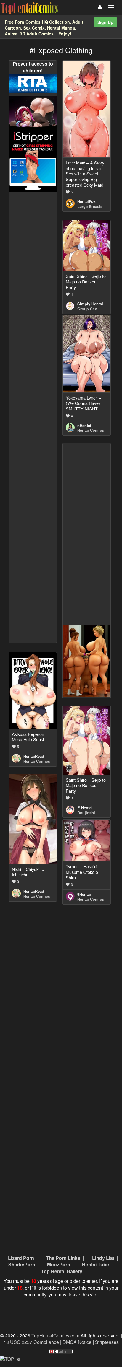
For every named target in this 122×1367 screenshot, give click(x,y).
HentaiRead (33, 756)
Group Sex (87, 309)
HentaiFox (86, 201)
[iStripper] (33, 160)
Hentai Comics (90, 430)
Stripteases (107, 1342)
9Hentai (84, 894)
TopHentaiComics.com (55, 1335)
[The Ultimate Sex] (33, 112)
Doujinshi (86, 812)
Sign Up (105, 22)
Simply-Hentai (90, 304)
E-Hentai (85, 807)
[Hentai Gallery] (86, 660)
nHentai (84, 425)
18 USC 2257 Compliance (31, 1342)
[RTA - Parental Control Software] (33, 83)
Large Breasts (89, 206)
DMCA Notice (77, 1342)
